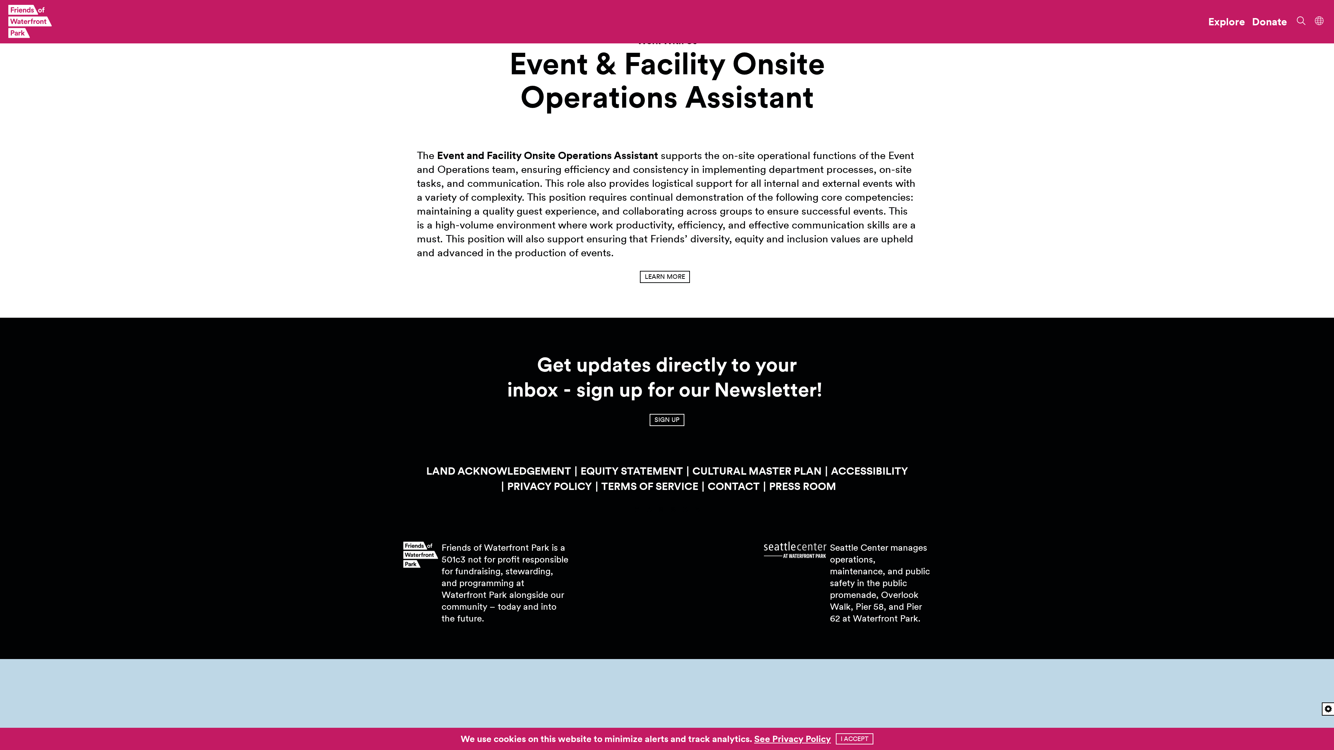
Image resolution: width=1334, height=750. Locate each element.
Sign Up (667, 419)
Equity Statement (631, 471)
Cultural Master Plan (757, 471)
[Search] (1299, 20)
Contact (734, 486)
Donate (1269, 21)
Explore (1226, 21)
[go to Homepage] (30, 21)
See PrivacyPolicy (792, 738)
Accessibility (869, 471)
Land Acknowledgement (498, 471)
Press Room (802, 486)
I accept (854, 738)
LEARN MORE (665, 276)
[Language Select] (1319, 20)
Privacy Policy (549, 486)
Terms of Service (649, 486)
